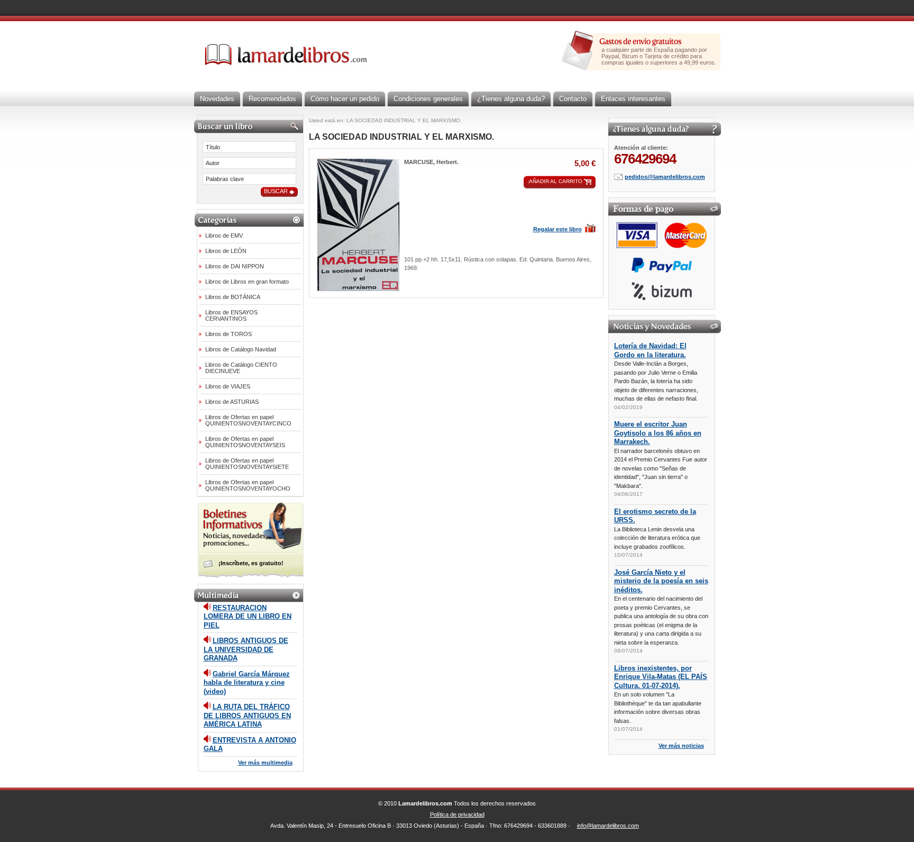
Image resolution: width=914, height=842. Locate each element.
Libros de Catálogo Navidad (240, 349)
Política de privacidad (457, 814)
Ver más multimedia (265, 762)
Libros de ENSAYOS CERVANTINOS (231, 315)
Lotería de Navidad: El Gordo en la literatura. (650, 350)
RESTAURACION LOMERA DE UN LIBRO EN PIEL (247, 616)
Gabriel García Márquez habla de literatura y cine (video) (247, 682)
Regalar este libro (557, 229)
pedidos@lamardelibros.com (665, 177)
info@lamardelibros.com (608, 825)
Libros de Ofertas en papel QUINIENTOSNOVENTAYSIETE (247, 463)
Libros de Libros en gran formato (247, 281)
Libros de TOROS (228, 334)
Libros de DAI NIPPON (234, 266)
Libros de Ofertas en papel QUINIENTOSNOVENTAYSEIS (245, 442)
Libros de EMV (224, 235)
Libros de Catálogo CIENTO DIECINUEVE (241, 367)
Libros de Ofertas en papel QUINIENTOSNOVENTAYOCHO (247, 485)
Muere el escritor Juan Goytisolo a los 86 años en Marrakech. (657, 433)
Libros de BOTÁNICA (232, 297)
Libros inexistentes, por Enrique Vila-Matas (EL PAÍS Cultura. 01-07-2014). (660, 677)
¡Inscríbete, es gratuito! (251, 563)
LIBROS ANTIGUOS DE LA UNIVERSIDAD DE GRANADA (246, 649)
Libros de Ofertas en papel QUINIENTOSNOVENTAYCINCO (248, 420)
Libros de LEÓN (225, 251)
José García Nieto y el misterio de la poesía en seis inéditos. (661, 581)
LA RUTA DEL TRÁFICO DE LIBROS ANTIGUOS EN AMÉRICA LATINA (247, 715)
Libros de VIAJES (227, 386)
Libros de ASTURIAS (232, 402)
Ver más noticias (681, 746)
